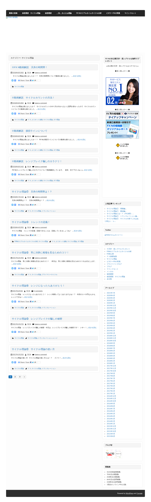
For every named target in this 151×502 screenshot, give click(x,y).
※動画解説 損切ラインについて (29, 131)
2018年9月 (111, 343)
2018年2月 (111, 361)
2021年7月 (111, 293)
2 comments (38, 291)
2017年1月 (111, 393)
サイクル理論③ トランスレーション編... (122, 216)
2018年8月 (111, 346)
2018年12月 (111, 336)
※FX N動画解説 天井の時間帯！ (29, 67)
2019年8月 (111, 315)
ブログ (109, 266)
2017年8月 (111, 376)
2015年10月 (111, 431)
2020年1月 (111, 303)
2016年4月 (111, 416)
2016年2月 (111, 421)
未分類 (109, 279)
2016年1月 (111, 424)
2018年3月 (111, 358)
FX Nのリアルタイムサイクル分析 (89, 13)
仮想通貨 (48, 13)
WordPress (129, 493)
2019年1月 (111, 333)
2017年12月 (111, 366)
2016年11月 (111, 398)
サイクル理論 (19, 86)
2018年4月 (111, 356)
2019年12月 (111, 305)
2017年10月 (111, 371)
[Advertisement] (75, 37)
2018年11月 (111, 338)
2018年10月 (111, 341)
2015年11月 (111, 429)
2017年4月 (111, 386)
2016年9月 (111, 403)
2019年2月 (111, 331)
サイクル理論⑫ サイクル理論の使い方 (33, 349)
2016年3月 (111, 419)
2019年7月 (111, 318)
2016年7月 (111, 409)
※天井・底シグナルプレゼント (118, 249)
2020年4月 (111, 295)
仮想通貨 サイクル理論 (31, 13)
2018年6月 (111, 351)
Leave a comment (41, 72)
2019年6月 (111, 321)
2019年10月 (111, 310)
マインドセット (130, 13)
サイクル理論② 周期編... (117, 209)
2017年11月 (111, 368)
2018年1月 (111, 363)
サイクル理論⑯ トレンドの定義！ (31, 222)
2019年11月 (111, 308)
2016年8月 (111, 406)
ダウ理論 (57, 119)
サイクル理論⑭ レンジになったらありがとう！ (38, 285)
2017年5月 (111, 383)
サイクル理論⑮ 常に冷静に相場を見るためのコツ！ (40, 252)
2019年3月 (111, 328)
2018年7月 (111, 348)
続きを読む (77, 76)
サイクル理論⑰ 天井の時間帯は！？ (32, 191)
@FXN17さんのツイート (114, 235)
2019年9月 (111, 313)
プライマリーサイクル (49, 274)
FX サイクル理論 (64, 13)
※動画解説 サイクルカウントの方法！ (33, 97)
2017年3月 (111, 388)
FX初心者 (110, 254)
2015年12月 (111, 426)
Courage (139, 493)
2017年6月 (111, 381)
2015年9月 (111, 434)
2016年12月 (111, 396)
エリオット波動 (37, 119)
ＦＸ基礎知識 (112, 256)
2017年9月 (111, 373)
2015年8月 (111, 436)
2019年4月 (111, 325)
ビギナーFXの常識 (113, 13)
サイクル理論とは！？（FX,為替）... (120, 213)
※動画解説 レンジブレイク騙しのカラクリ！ (37, 161)
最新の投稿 (13, 13)
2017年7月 (111, 378)
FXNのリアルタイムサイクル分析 (26, 241)
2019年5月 (111, 323)
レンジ (55, 338)
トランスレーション (49, 211)
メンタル (110, 271)
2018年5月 (111, 353)
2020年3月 (111, 298)
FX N (29, 72)
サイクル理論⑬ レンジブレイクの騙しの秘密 (37, 318)
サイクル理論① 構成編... (117, 211)
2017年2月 (111, 391)
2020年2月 (111, 300)
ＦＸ (29, 119)
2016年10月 (111, 401)
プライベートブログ (114, 264)
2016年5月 (111, 414)
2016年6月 (111, 411)
